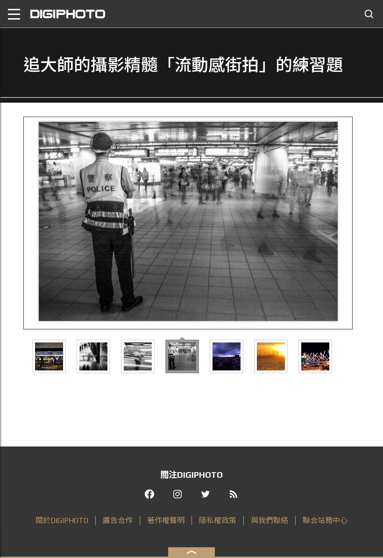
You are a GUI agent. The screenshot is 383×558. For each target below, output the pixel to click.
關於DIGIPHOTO (61, 520)
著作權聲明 (165, 520)
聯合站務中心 (325, 520)
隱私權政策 (217, 520)
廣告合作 (118, 520)
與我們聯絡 (269, 520)
